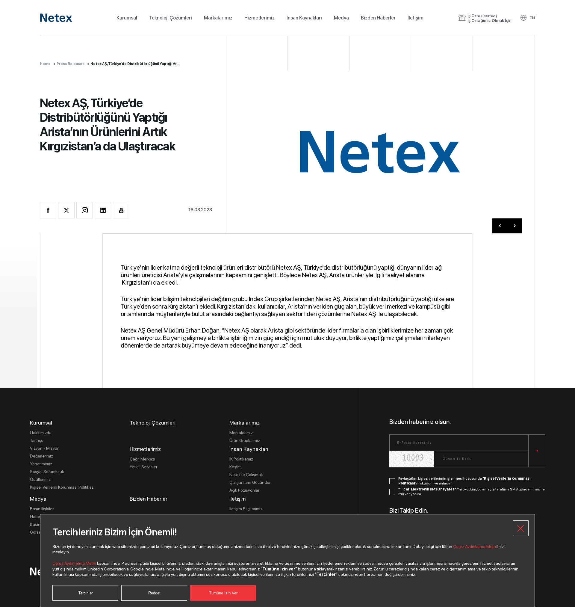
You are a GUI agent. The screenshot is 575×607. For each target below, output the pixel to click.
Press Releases (70, 64)
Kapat (521, 528)
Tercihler (85, 593)
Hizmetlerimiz (259, 18)
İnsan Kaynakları (304, 18)
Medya (341, 18)
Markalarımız (218, 18)
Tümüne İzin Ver (223, 593)
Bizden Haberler (378, 18)
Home (45, 64)
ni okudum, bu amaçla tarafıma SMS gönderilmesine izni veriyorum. (471, 491)
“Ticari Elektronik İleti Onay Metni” (428, 489)
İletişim (415, 18)
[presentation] (499, 225)
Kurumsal (126, 18)
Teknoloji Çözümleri (170, 18)
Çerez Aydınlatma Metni (475, 546)
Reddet (154, 593)
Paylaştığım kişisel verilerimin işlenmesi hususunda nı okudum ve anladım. (464, 480)
